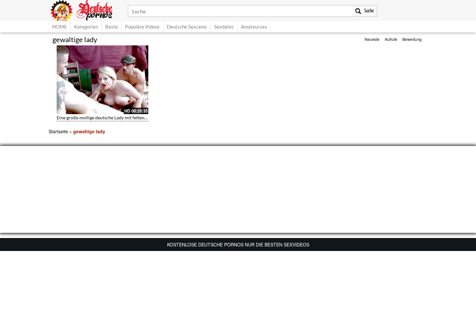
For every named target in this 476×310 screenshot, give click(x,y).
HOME (59, 27)
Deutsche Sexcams (187, 27)
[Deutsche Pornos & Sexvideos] (86, 9)
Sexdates (224, 27)
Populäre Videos (142, 27)
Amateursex (254, 27)
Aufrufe (391, 39)
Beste (111, 27)
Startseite (58, 131)
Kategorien (86, 27)
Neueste (372, 39)
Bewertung (412, 39)
